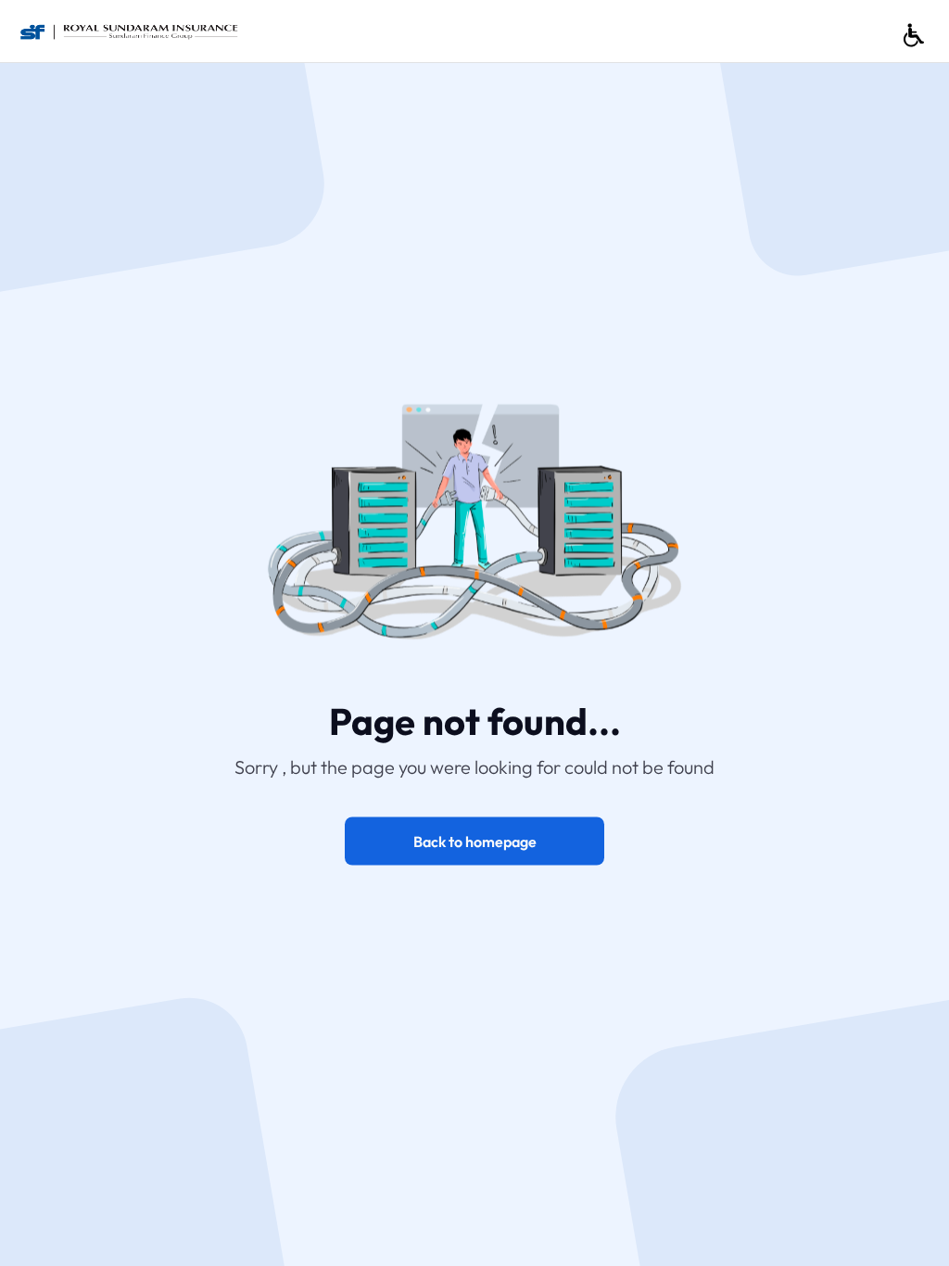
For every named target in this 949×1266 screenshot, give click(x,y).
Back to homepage (475, 840)
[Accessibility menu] (913, 35)
